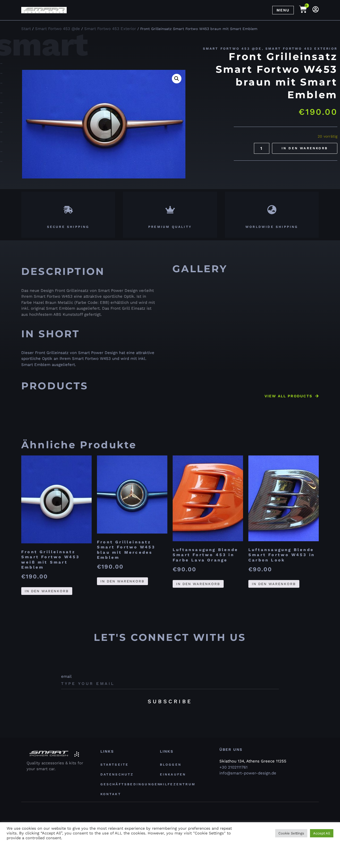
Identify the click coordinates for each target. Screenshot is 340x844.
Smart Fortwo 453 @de (232, 48)
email (66, 677)
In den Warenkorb (305, 148)
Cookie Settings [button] (291, 833)
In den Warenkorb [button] (47, 591)
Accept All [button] (321, 833)
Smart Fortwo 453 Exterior (301, 48)
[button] (176, 78)
